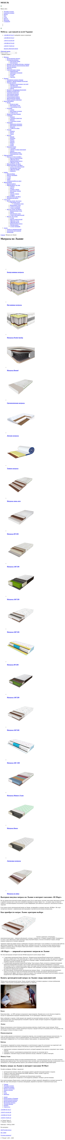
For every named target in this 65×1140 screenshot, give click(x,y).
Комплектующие (11, 146)
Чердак (12, 88)
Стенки (12, 109)
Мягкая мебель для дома (13, 185)
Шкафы (12, 136)
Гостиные (9, 108)
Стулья (9, 176)
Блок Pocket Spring (15, 61)
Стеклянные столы (18, 203)
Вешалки (12, 127)
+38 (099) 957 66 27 (9, 35)
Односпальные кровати (13, 97)
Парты (12, 134)
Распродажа (10, 232)
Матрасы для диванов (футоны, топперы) (18, 64)
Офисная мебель (8, 155)
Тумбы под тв (14, 112)
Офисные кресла (14, 159)
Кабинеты (13, 171)
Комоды (12, 119)
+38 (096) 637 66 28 (9, 43)
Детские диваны (14, 193)
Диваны (12, 186)
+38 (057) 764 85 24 (9, 46)
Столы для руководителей (17, 166)
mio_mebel (3, 1132)
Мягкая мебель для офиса (14, 164)
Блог (5, 15)
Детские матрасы (11, 67)
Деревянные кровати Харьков (15, 80)
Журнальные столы (15, 152)
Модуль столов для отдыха (14, 201)
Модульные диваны (15, 191)
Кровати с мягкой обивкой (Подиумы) (17, 81)
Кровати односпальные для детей (19, 84)
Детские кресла (14, 225)
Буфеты (12, 139)
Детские (9, 129)
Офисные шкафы (14, 169)
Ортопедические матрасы (11, 1100)
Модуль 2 (9, 68)
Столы (9, 178)
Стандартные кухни (15, 107)
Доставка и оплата (9, 11)
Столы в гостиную (15, 206)
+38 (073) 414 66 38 (9, 40)
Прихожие (10, 122)
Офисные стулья (14, 162)
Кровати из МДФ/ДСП (13, 91)
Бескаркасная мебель (12, 198)
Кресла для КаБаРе (12, 175)
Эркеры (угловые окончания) (18, 149)
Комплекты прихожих (16, 124)
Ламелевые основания (16, 72)
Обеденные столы (15, 202)
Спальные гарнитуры (13, 92)
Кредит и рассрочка (9, 1088)
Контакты (6, 20)
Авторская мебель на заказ (14, 181)
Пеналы (12, 141)
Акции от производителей (14, 229)
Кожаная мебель (11, 183)
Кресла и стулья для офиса (14, 156)
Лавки (8, 179)
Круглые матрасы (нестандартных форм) (18, 65)
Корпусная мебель (9, 101)
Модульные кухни (15, 105)
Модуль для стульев (12, 216)
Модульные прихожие (16, 125)
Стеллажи (13, 148)
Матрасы (6, 57)
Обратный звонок (5, 51)
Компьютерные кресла (16, 161)
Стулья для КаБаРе (15, 226)
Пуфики (12, 195)
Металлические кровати (13, 98)
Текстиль (12, 77)
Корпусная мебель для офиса (15, 165)
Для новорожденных (15, 87)
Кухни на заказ (14, 104)
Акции (6, 228)
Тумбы (12, 144)
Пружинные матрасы (12, 60)
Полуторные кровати (12, 95)
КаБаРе (6, 172)
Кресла (12, 132)
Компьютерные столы (16, 211)
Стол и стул (7, 199)
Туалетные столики (15, 121)
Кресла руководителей (16, 158)
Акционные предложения (14, 230)
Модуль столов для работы (14, 209)
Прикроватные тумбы (16, 154)
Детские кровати (11, 82)
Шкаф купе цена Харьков (14, 114)
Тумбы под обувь (14, 128)
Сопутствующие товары (13, 70)
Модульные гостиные (16, 111)
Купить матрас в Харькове (11, 1098)
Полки (12, 145)
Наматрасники (14, 71)
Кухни (8, 102)
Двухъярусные (14, 85)
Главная (3, 235)
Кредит (6, 14)
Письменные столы (15, 168)
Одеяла (12, 75)
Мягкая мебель (11, 174)
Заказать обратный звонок (11, 48)
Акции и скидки (8, 1090)
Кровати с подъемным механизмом (16, 89)
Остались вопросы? (6, 1135)
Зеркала (12, 151)
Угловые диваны (14, 189)
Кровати (6, 78)
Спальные (9, 115)
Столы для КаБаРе (15, 208)
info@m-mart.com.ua (6, 1130)
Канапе (12, 192)
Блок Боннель (14, 62)
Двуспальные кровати (13, 94)
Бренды (6, 18)
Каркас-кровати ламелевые (14, 99)
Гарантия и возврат (9, 13)
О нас (5, 17)
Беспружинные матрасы (13, 58)
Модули (9, 135)
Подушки (12, 74)
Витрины (12, 138)
